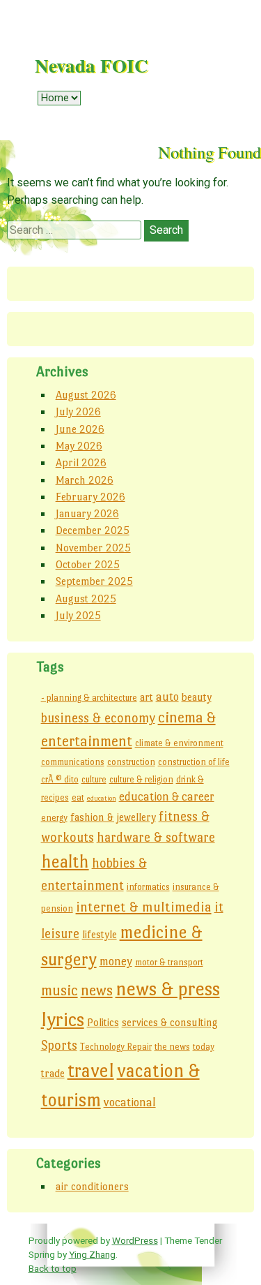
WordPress (135, 1240)
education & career (166, 796)
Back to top (53, 1268)
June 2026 (80, 429)
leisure (60, 933)
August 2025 (86, 598)
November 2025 (93, 548)
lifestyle (99, 934)
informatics (148, 887)
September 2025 (94, 581)
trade (53, 1073)
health (65, 862)
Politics (103, 1022)
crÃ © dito (60, 779)
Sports (59, 1045)
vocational (130, 1102)
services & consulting (170, 1022)
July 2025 (78, 615)
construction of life (194, 762)
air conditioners (92, 1186)
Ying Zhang (92, 1254)
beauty (197, 697)
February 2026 (90, 497)
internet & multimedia (144, 906)
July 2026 (78, 411)
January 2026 (87, 513)
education (101, 798)
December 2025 (92, 530)
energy (54, 817)
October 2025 (88, 564)
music (59, 990)
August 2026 (86, 395)
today (203, 1046)
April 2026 (81, 462)
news (97, 990)
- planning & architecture (89, 697)
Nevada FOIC (91, 65)
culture (93, 779)
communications (72, 762)
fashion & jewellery (113, 817)
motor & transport (169, 962)
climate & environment (179, 743)
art (146, 697)
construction (131, 762)
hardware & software (156, 837)
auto (167, 697)
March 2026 (84, 480)
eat (78, 797)
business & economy (98, 718)
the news (172, 1046)
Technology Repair (116, 1046)
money (116, 961)
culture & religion (141, 779)
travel (91, 1070)
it (218, 907)
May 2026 (79, 446)
